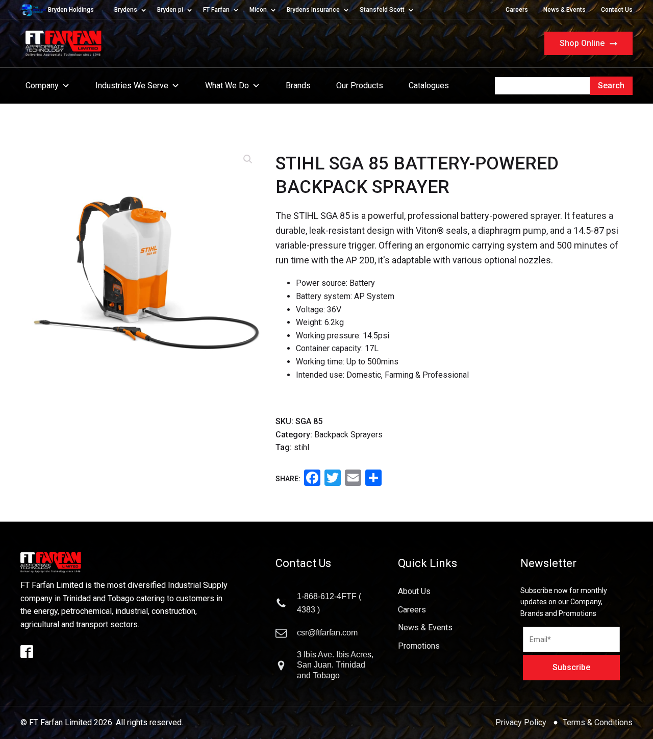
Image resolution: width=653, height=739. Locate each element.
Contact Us (617, 9)
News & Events (564, 9)
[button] (248, 159)
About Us (414, 591)
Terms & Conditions (598, 722)
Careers (517, 9)
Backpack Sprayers (348, 434)
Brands (298, 85)
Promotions (419, 646)
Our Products (359, 85)
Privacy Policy (521, 722)
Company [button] (42, 85)
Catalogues (429, 85)
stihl (301, 447)
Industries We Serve (131, 85)
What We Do (227, 85)
